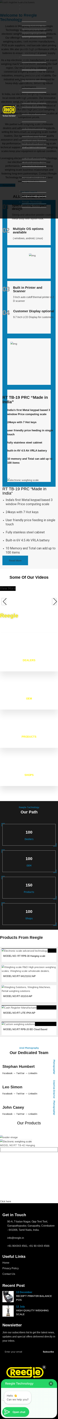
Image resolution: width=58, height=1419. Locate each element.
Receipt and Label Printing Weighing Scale (31, 42)
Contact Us (28, 213)
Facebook (7, 1073)
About (25, 5)
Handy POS (28, 31)
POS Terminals (30, 19)
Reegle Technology (32, 201)
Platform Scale (29, 105)
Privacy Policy (10, 1268)
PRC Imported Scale (33, 90)
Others (25, 194)
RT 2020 (26, 160)
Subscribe (48, 1351)
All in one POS (29, 23)
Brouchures (28, 198)
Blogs (25, 209)
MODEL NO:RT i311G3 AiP (17, 996)
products (26, 9)
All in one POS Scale (33, 27)
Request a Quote (31, 216)
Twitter (20, 1073)
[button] (51, 1383)
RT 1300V (27, 164)
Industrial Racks (30, 179)
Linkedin (32, 1073)
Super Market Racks (33, 175)
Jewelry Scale (29, 142)
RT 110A (26, 157)
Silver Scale (28, 146)
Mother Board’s (30, 190)
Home (25, 1)
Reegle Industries (31, 205)
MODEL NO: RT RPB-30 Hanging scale (24, 956)
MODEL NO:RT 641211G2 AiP (19, 976)
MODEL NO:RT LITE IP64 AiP (19, 1012)
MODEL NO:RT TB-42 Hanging (17, 1145)
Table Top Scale (30, 101)
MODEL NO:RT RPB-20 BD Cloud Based (25, 1029)
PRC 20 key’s (29, 79)
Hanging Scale (29, 138)
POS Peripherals (31, 34)
